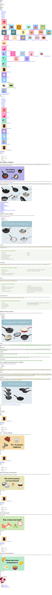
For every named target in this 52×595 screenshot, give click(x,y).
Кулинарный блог (9, 460)
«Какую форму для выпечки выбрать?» (15, 404)
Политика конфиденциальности (4, 94)
